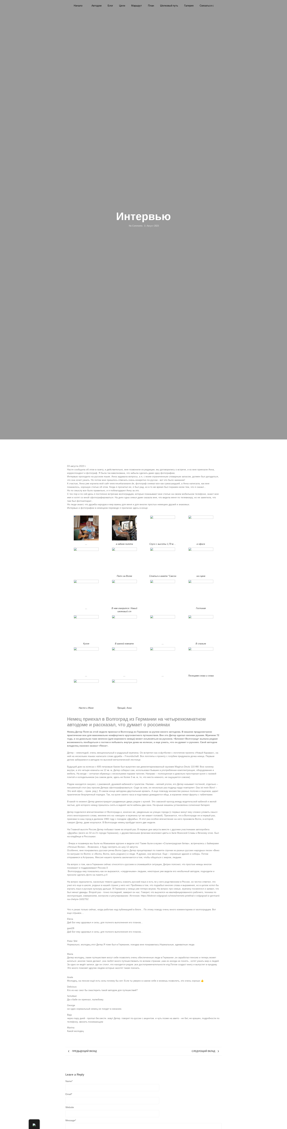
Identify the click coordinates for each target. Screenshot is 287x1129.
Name (69, 1081)
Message (70, 1120)
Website (69, 1107)
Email (68, 1094)
